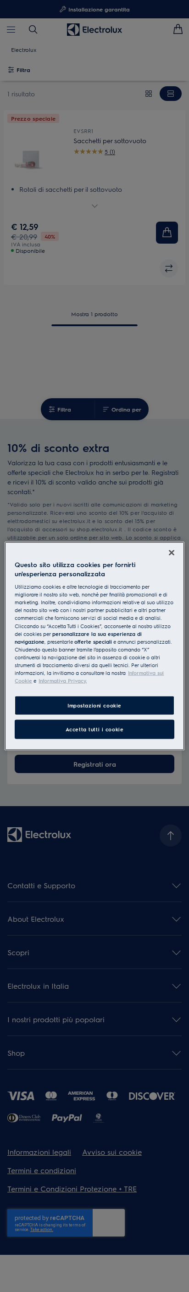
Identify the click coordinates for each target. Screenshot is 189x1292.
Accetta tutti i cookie (95, 729)
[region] (94, 646)
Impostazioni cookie (94, 705)
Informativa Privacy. (63, 680)
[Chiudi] (171, 553)
